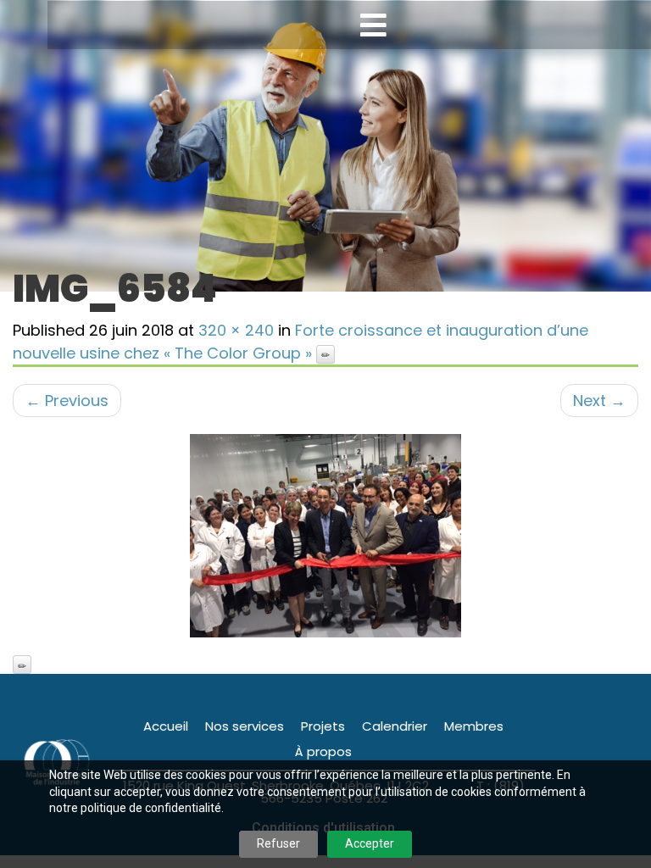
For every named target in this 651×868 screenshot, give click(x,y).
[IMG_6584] (325, 535)
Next (599, 400)
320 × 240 (236, 330)
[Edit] (325, 354)
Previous (66, 400)
